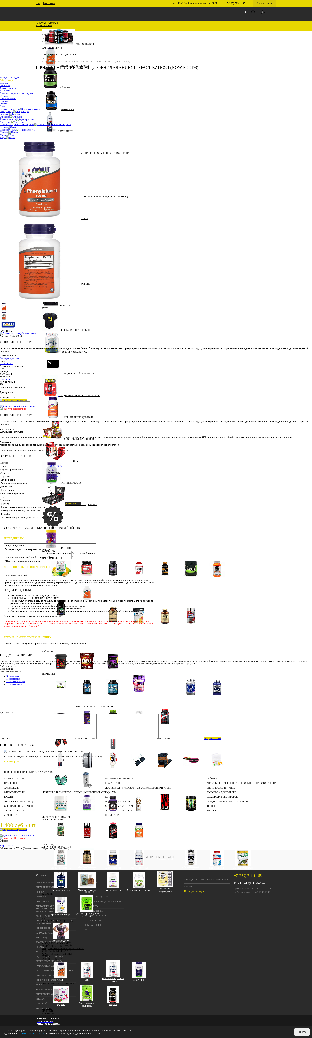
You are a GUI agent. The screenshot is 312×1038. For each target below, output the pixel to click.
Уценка (47, 1008)
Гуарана (61, 1004)
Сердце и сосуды (113, 890)
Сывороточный (139, 693)
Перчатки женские (61, 790)
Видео (3, 137)
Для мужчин (63, 631)
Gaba (87, 980)
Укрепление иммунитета (139, 890)
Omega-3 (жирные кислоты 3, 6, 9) (87, 867)
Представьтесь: (166, 738)
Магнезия (113, 770)
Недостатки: (6, 738)
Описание (5, 117)
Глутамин (191, 579)
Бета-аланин (165, 579)
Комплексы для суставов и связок (165, 813)
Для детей (48, 1011)
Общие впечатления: (85, 738)
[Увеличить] (40, 219)
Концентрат (141, 698)
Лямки (61, 770)
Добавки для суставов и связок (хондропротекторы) (94, 196)
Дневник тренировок (87, 770)
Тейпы (74, 461)
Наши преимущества (96, 896)
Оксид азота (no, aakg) (76, 352)
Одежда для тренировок (74, 330)
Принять (301, 1032)
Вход (38, 3)
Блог (86, 929)
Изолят (141, 696)
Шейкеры (87, 790)
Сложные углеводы (87, 671)
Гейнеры (64, 87)
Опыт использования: (10, 671)
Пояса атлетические (191, 770)
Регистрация (49, 3)
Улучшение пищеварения (165, 890)
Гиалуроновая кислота (87, 813)
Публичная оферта (94, 920)
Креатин (65, 305)
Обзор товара (6, 111)
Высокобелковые (113, 671)
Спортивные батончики (79, 439)
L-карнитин (65, 131)
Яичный (217, 697)
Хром (89, 646)
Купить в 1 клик (27, 406)
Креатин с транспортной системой (87, 914)
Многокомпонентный (113, 697)
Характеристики (8, 119)
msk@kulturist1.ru (254, 883)
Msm (61, 813)
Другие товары (72, 503)
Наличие (4, 132)
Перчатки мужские (165, 770)
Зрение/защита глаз (61, 890)
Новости (89, 892)
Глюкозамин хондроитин (113, 813)
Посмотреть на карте (194, 891)
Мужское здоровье (87, 890)
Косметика (49, 1013)
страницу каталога (38, 756)
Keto (45, 308)
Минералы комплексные (165, 625)
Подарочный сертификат (80, 374)
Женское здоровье (139, 868)
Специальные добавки (78, 417)
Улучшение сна (71, 483)
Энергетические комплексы (87, 1004)
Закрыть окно (6, 845)
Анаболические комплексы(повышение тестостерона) (95, 153)
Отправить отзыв (212, 738)
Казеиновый (87, 697)
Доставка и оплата (95, 915)
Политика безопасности (30, 1033)
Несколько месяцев (15, 681)
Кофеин (113, 1004)
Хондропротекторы (191, 813)
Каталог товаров (47, 22)
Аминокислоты (85, 44)
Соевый (191, 697)
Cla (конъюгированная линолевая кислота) (61, 840)
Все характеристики (10, 358)
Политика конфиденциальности (103, 901)
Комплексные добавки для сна (113, 979)
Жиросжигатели (52, 819)
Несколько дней (14, 684)
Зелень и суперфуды (243, 868)
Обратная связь (92, 925)
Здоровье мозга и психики (190, 867)
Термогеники (112, 840)
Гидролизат (141, 701)
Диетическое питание (56, 817)
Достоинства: (6, 712)
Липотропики (87, 840)
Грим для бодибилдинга (139, 742)
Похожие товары (8, 130)
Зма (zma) (48, 844)
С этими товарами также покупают (17, 124)
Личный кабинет (93, 911)
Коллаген (139, 813)
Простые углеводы (61, 671)
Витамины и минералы (119, 778)
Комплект (4, 114)
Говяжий (165, 689)
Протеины (67, 109)
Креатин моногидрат (61, 914)
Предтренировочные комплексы (79, 395)
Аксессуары (5, 122)
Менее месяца (13, 679)
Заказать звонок (264, 3)
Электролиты (191, 625)
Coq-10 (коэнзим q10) (61, 868)
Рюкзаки (87, 742)
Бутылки (113, 750)
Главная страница (12, 761)
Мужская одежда (61, 941)
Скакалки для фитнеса (113, 781)
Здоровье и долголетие (221, 792)
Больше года (12, 676)
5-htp (60, 980)
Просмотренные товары (156, 857)
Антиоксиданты (113, 868)
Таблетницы (217, 770)
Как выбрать (91, 906)
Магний (89, 631)
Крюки (139, 770)
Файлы (3, 135)
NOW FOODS (6, 363)
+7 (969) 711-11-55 (248, 875)
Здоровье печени (217, 868)
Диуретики (139, 840)
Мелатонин (138, 980)
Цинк (89, 649)
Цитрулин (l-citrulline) (217, 579)
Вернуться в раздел (9, 109)
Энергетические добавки (81, 504)
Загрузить (5, 379)
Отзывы (4, 127)
